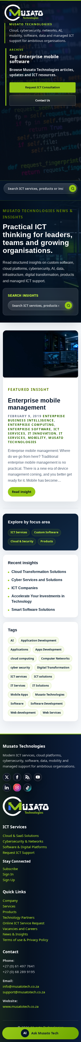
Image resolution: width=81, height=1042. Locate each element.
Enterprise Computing (31, 424)
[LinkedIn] (7, 787)
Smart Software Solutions (33, 609)
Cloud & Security (22, 541)
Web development (23, 713)
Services (9, 906)
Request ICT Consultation (42, 87)
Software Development (47, 703)
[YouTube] (38, 777)
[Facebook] (17, 777)
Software (17, 703)
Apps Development (48, 649)
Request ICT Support (18, 852)
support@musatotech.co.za (24, 992)
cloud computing (22, 658)
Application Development (38, 640)
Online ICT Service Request (23, 923)
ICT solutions (43, 676)
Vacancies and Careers (20, 928)
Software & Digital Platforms (25, 847)
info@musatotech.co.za (21, 986)
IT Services (18, 685)
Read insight (21, 492)
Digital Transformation (53, 667)
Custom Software (46, 532)
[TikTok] (27, 787)
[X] (7, 777)
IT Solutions (40, 685)
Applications (19, 649)
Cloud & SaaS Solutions (21, 835)
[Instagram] (17, 787)
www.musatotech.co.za (20, 1006)
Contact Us (42, 100)
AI (12, 640)
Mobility (37, 437)
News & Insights (15, 934)
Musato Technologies (36, 439)
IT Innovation (42, 433)
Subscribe (10, 868)
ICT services (19, 676)
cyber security (20, 667)
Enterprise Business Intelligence (36, 418)
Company (10, 900)
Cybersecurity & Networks (23, 841)
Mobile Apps (19, 694)
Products (46, 541)
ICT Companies (24, 588)
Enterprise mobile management (34, 404)
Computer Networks (55, 658)
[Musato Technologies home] (25, 13)
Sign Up (9, 879)
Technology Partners (18, 917)
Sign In (8, 874)
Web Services (52, 713)
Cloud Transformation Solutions (38, 572)
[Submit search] (72, 188)
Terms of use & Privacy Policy (25, 939)
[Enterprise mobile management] (40, 354)
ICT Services (19, 532)
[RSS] (27, 777)
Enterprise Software (29, 429)
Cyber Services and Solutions (36, 580)
